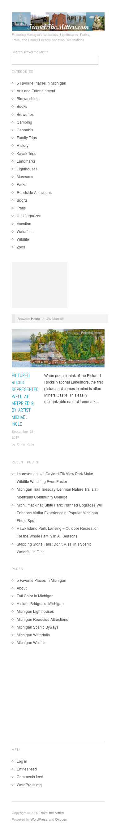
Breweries (25, 114)
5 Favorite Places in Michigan (41, 83)
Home (35, 318)
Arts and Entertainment (36, 90)
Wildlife (23, 239)
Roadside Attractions (34, 192)
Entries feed (27, 768)
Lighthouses (27, 168)
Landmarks (26, 161)
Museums (25, 176)
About (22, 587)
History (22, 145)
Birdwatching (28, 98)
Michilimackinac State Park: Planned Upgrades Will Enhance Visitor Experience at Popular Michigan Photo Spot (60, 512)
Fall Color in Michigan (35, 595)
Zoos (21, 246)
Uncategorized (29, 215)
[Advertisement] (39, 285)
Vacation (24, 223)
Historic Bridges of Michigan (40, 603)
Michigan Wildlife (31, 642)
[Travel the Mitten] (58, 21)
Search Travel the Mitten (30, 51)
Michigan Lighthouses (35, 611)
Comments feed (30, 776)
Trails (21, 207)
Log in (22, 761)
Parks (21, 184)
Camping (24, 122)
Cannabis (25, 129)
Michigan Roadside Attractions (42, 619)
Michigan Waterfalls (33, 634)
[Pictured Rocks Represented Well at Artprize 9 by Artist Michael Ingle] (58, 350)
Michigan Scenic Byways (37, 627)
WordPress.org (29, 784)
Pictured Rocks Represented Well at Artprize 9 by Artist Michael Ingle (25, 399)
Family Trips (27, 137)
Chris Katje (25, 443)
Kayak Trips (26, 153)
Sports (22, 200)
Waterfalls (25, 231)
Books (22, 106)
